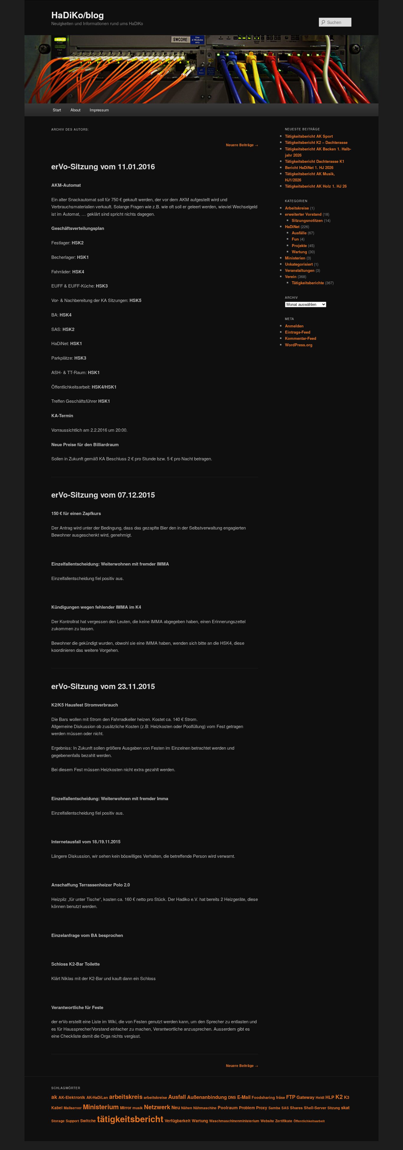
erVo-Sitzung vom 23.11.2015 (103, 685)
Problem (247, 1107)
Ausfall (177, 1097)
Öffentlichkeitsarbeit (309, 1121)
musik (137, 1107)
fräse (280, 1097)
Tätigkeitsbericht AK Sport (309, 136)
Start (57, 110)
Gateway (305, 1097)
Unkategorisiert (299, 264)
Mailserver (73, 1107)
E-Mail (243, 1097)
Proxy (261, 1107)
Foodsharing (263, 1097)
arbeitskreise (155, 1097)
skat (345, 1107)
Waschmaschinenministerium (234, 1120)
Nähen (186, 1107)
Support (72, 1120)
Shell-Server (315, 1107)
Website (267, 1120)
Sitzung (333, 1107)
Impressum (99, 110)
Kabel (57, 1107)
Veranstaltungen (299, 270)
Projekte (299, 245)
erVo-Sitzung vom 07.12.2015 (103, 494)
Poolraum (228, 1107)
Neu (175, 1107)
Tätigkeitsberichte (308, 282)
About (76, 110)
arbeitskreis (125, 1096)
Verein (290, 276)
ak (54, 1096)
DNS (232, 1097)
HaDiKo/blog (77, 14)
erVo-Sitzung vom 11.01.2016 (103, 166)
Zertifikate (283, 1120)
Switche (88, 1120)
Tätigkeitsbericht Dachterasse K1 (314, 161)
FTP (290, 1096)
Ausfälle (299, 232)
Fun (295, 239)
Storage (58, 1120)
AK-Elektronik (71, 1097)
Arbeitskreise (297, 208)
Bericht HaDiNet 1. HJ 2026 (309, 167)
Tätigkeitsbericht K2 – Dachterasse (316, 142)
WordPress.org (298, 344)
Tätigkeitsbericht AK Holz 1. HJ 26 (316, 186)
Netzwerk (157, 1106)
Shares (296, 1107)
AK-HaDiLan (97, 1097)
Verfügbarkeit (178, 1120)
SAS (285, 1107)
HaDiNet (292, 226)
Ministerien (295, 258)
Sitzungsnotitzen (307, 220)
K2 (339, 1096)
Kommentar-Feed (300, 338)
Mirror (125, 1107)
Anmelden (294, 326)
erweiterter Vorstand (303, 214)
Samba (274, 1107)
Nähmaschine (205, 1107)
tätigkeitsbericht (130, 1118)
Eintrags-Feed (297, 332)
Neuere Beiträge (242, 144)
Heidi (320, 1097)
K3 (346, 1097)
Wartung (299, 251)
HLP (329, 1097)
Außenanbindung (207, 1096)
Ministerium (101, 1106)
